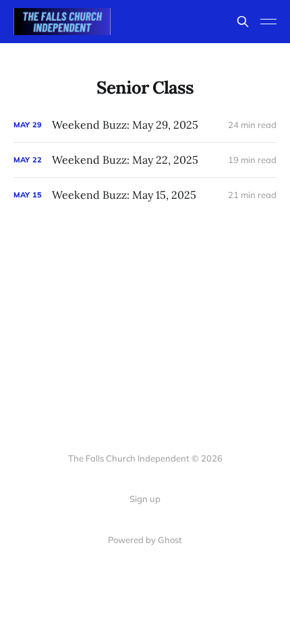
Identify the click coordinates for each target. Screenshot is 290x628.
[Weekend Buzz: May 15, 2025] (145, 195)
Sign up (145, 498)
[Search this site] (243, 21)
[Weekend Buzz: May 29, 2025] (145, 125)
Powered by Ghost (145, 539)
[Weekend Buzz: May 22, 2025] (145, 160)
